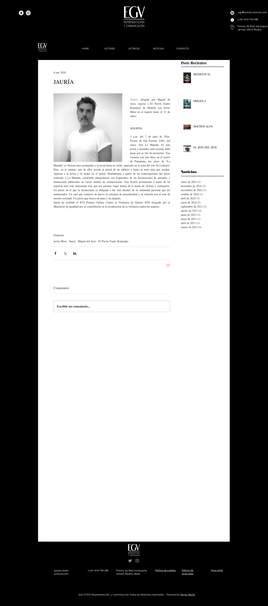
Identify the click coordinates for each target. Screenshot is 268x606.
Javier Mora (60, 241)
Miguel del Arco (87, 241)
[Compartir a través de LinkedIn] (75, 253)
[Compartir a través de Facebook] (55, 253)
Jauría (72, 241)
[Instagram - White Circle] (28, 13)
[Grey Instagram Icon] (137, 560)
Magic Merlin (187, 594)
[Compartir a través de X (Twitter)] (65, 253)
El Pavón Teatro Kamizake (113, 241)
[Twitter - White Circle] (21, 13)
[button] (165, 570)
